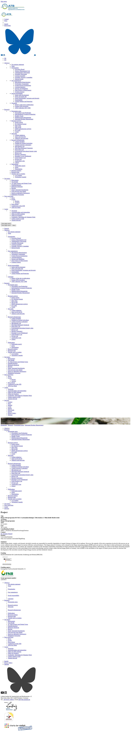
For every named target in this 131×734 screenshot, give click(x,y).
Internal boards (19, 79)
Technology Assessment (22, 84)
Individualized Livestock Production (25, 114)
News (13, 198)
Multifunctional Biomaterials (23, 117)
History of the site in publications (24, 104)
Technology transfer (20, 177)
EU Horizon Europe (20, 124)
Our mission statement (17, 64)
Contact (6, 19)
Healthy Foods (19, 116)
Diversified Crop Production (23, 112)
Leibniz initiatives (20, 135)
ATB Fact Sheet (15, 207)
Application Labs (20, 161)
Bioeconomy (15, 180)
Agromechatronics (20, 87)
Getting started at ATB (17, 218)
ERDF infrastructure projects (23, 129)
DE (5, 58)
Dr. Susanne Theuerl (6, 534)
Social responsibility (17, 93)
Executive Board (19, 69)
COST (17, 132)
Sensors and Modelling (21, 88)
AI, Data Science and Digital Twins (21, 183)
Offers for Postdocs (16, 215)
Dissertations (18, 169)
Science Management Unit (22, 71)
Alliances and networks (21, 138)
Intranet (10, 405)
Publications (14, 164)
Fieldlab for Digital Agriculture (23, 143)
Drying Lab (18, 159)
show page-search (6, 223)
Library (17, 162)
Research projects (16, 121)
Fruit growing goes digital (18, 191)
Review (17, 201)
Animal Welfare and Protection (23, 101)
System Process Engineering (23, 85)
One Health (14, 182)
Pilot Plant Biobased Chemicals (24, 148)
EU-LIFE (17, 130)
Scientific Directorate (21, 74)
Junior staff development (22, 95)
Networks (14, 133)
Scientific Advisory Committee (23, 77)
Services (6, 400)
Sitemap (10, 415)
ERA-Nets (18, 125)
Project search (19, 122)
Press (5, 21)
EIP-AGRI (18, 127)
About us (6, 63)
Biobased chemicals (17, 186)
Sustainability (19, 100)
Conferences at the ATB (18, 206)
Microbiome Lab (19, 146)
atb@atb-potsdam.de (24, 699)
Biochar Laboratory (20, 154)
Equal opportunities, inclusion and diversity (27, 98)
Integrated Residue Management (24, 119)
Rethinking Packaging (17, 194)
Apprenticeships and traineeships (20, 212)
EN (5, 60)
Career (6, 209)
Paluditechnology (16, 185)
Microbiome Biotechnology (22, 82)
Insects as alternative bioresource (20, 193)
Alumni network (16, 220)
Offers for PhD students (18, 214)
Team (13, 66)
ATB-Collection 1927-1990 (22, 108)
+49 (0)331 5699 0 (8, 699)
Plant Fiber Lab (19, 149)
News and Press (8, 196)
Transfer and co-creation (18, 174)
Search (6, 24)
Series (16, 167)
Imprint (10, 411)
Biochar (13, 188)
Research (6, 109)
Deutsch (6, 228)
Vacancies (14, 210)
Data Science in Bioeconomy (23, 90)
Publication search (20, 165)
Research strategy (16, 170)
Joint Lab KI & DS (20, 137)
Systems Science (19, 92)
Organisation (15, 68)
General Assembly (20, 76)
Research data (15, 172)
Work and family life (21, 96)
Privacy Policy (12, 413)
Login (9, 407)
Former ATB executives (21, 106)
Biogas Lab (18, 153)
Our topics (7, 178)
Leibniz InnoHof (19, 141)
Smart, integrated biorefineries (19, 190)
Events (13, 199)
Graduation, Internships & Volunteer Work (23, 217)
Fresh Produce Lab (20, 157)
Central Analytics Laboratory (23, 145)
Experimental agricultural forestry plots (26, 151)
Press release (15, 204)
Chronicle (14, 103)
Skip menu (4, 1)
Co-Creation (18, 175)
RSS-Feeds (7, 25)
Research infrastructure (17, 140)
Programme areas (16, 111)
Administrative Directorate (22, 72)
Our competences (16, 80)
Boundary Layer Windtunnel (23, 156)
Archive (17, 202)
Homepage (4, 425)
